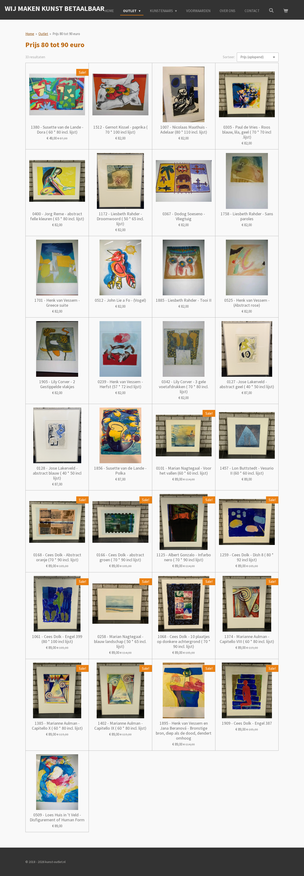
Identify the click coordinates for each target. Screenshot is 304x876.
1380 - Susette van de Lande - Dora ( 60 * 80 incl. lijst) (57, 130)
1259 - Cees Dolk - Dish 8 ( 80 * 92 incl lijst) (247, 557)
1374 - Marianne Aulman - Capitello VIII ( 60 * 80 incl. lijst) (247, 639)
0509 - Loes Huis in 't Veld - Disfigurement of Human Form (57, 817)
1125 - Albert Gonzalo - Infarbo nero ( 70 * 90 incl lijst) (184, 557)
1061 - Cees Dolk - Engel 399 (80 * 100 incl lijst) (57, 639)
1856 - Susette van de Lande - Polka (120, 471)
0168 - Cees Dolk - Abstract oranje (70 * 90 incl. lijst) (57, 557)
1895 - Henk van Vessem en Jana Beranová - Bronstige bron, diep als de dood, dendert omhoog (183, 731)
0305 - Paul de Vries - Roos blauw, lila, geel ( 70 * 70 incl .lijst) (246, 132)
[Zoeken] (271, 10)
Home (29, 33)
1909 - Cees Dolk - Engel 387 (247, 723)
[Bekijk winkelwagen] (285, 11)
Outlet (43, 33)
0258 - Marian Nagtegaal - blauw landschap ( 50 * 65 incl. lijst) (120, 641)
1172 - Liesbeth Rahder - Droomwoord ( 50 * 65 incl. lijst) (120, 218)
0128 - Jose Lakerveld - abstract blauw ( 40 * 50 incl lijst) (57, 473)
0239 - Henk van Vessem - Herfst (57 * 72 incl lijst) (120, 384)
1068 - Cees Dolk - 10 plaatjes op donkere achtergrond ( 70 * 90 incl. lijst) (183, 641)
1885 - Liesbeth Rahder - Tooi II (183, 300)
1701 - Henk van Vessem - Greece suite (57, 303)
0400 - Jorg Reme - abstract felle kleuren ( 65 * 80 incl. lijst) (57, 216)
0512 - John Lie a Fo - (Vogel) (120, 300)
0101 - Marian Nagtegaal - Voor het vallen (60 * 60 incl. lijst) (183, 471)
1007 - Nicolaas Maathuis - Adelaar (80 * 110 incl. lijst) (183, 130)
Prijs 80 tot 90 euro (66, 33)
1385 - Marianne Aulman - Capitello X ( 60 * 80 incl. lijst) (57, 726)
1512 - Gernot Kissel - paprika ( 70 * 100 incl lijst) (120, 130)
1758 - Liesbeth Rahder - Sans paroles (247, 216)
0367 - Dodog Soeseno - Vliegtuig (183, 216)
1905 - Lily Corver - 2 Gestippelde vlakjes (57, 384)
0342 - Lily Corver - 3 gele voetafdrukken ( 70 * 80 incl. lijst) (184, 386)
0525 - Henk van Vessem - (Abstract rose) (247, 303)
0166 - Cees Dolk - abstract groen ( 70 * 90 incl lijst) (120, 557)
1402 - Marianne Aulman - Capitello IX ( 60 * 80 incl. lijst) (120, 726)
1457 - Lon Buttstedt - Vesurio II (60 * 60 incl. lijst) (247, 471)
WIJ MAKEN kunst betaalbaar (54, 8)
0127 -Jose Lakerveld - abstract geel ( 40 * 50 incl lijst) (246, 384)
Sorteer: (229, 57)
